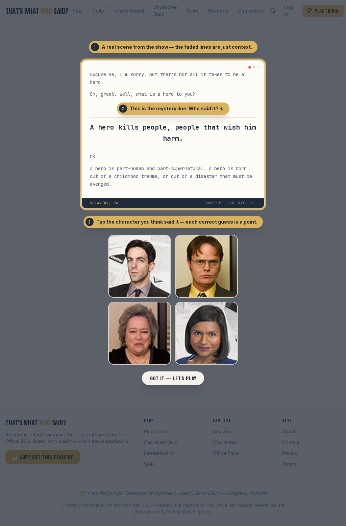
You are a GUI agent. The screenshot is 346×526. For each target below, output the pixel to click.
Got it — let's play (173, 378)
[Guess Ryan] (139, 266)
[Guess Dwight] (206, 266)
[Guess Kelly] (206, 333)
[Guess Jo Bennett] (139, 333)
